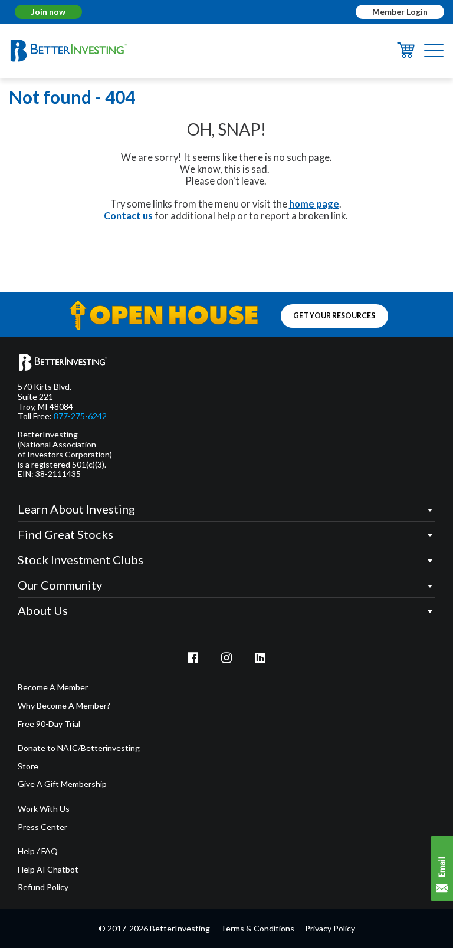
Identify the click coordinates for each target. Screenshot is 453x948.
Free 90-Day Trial (49, 724)
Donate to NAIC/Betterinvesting (79, 748)
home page (314, 204)
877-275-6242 (80, 416)
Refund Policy (43, 887)
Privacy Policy (330, 928)
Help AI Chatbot (48, 869)
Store (28, 766)
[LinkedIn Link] (260, 657)
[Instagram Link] (226, 657)
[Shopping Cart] (406, 55)
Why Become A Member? (64, 705)
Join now (48, 11)
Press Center (42, 827)
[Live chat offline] (442, 868)
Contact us (128, 216)
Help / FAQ (38, 851)
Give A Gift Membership (62, 784)
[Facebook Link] (193, 657)
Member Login (400, 11)
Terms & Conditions (257, 928)
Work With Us (44, 809)
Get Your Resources (334, 315)
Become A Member (53, 687)
